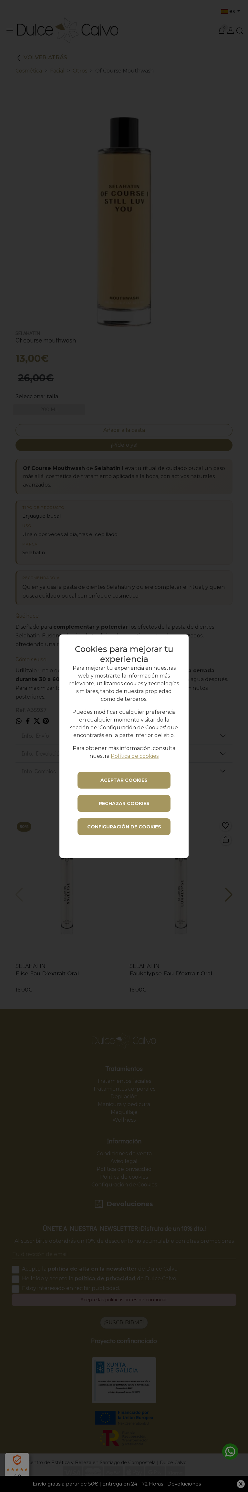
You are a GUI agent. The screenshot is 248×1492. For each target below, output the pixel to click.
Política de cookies (135, 756)
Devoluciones (184, 1484)
